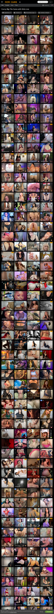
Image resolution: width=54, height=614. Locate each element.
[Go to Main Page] (11, 2)
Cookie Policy (13, 612)
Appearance (7, 12)
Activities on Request (44, 12)
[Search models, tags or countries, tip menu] (52, 5)
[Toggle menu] (2, 2)
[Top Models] (20, 2)
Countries (18, 12)
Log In (50, 1)
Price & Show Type (30, 12)
